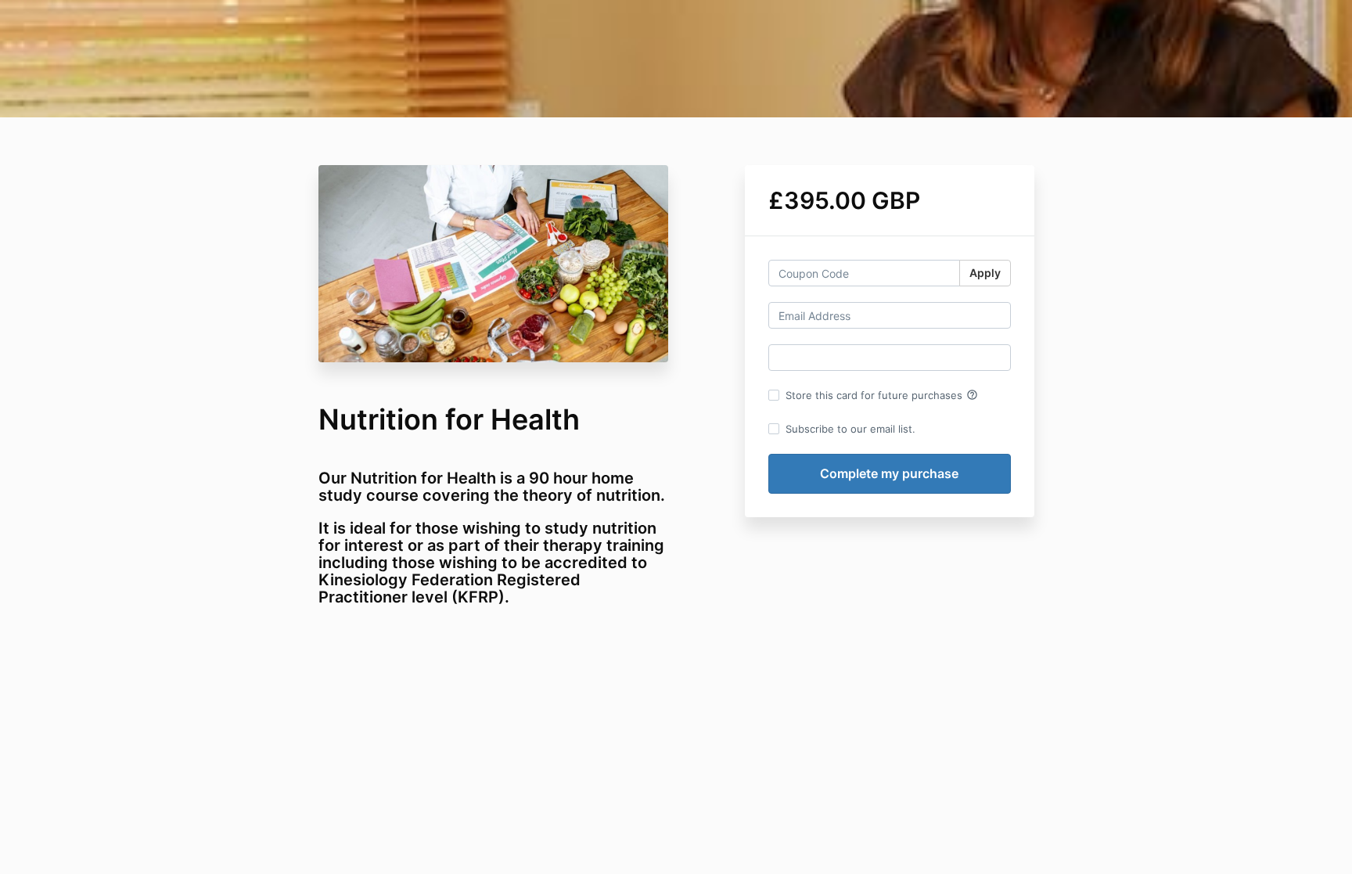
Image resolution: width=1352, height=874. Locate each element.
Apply (985, 272)
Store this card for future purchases (882, 395)
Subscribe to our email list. (850, 429)
